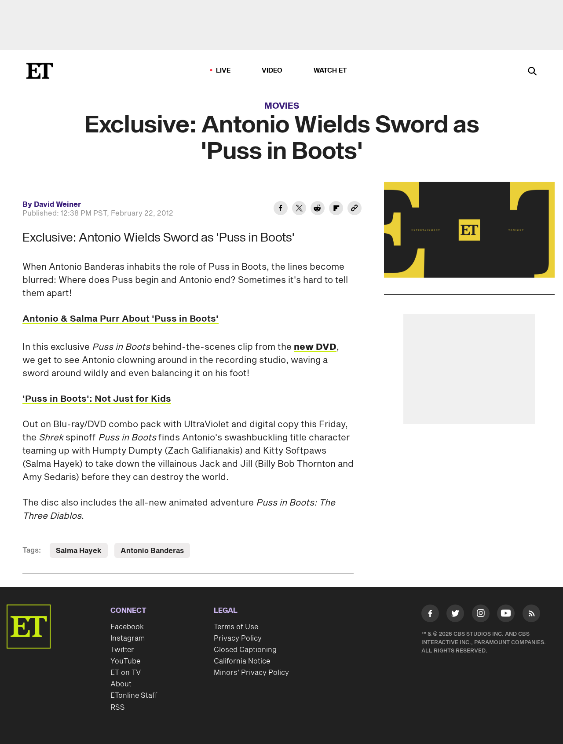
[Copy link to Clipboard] (354, 209)
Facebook (127, 627)
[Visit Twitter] (455, 615)
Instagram (127, 638)
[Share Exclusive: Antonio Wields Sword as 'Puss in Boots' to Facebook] (281, 209)
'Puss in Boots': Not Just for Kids (96, 399)
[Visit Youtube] (506, 613)
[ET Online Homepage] (39, 71)
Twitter (122, 650)
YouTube (125, 661)
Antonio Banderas (152, 550)
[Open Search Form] (532, 71)
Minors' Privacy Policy (251, 672)
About (121, 684)
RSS (117, 707)
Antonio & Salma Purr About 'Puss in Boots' (120, 319)
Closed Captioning (245, 650)
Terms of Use (236, 627)
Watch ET (330, 71)
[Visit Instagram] (481, 615)
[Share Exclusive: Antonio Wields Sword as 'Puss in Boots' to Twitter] (299, 209)
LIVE (223, 71)
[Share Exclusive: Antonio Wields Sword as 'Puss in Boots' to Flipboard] (336, 209)
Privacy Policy (238, 638)
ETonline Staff (133, 695)
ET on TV (125, 672)
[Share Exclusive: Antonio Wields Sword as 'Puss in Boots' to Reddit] (317, 209)
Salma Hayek (79, 550)
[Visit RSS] (531, 615)
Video (272, 71)
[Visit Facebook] (430, 615)
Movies (282, 106)
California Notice (242, 661)
